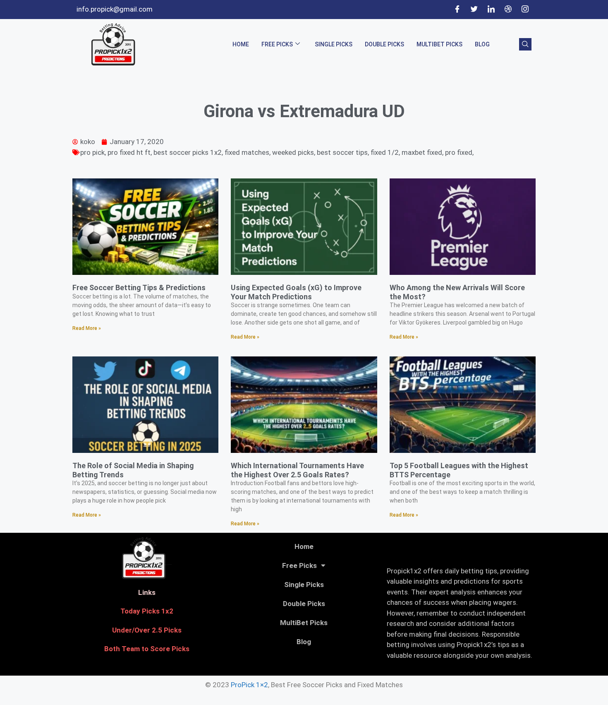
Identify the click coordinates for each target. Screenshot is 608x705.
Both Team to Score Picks (146, 649)
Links (147, 592)
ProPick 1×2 (249, 685)
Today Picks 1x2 (146, 611)
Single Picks (333, 44)
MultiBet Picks (439, 44)
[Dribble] (508, 9)
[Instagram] (525, 9)
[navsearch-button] (525, 44)
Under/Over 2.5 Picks (147, 630)
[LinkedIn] (491, 9)
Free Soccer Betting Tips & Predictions (139, 287)
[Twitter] (474, 9)
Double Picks (384, 44)
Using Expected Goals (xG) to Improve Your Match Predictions (296, 292)
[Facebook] (457, 9)
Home (240, 44)
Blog (482, 44)
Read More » (86, 328)
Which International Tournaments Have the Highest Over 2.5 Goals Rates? (297, 470)
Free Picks (277, 44)
